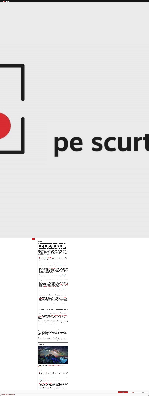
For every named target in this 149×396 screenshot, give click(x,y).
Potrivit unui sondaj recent (64, 284)
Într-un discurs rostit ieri (43, 372)
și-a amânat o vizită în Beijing (60, 288)
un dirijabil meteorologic (59, 290)
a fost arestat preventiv (64, 279)
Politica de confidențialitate (11, 394)
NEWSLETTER (40, 241)
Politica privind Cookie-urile (4, 394)
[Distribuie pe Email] (36, 241)
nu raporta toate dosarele (62, 275)
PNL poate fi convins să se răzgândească (45, 383)
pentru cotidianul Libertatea (53, 268)
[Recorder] (6, 1)
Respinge (133, 392)
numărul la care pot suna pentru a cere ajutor (49, 286)
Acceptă (123, 392)
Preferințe (143, 392)
